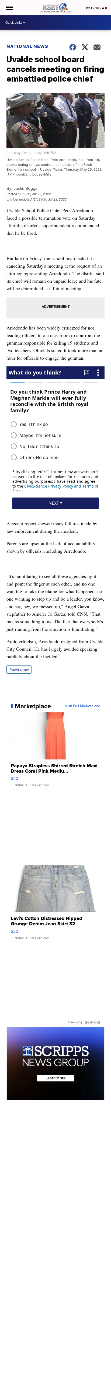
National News (27, 46)
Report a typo (19, 669)
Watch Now (95, 7)
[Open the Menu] (9, 7)
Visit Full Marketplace (82, 706)
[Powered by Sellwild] (92, 1022)
